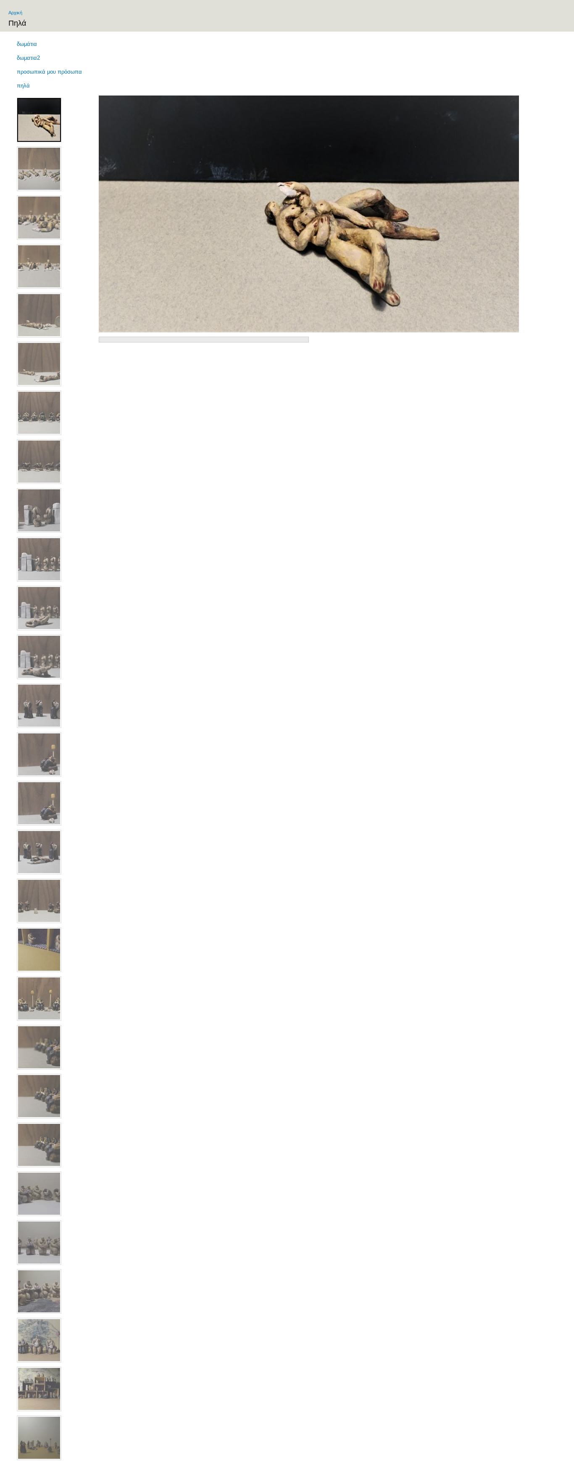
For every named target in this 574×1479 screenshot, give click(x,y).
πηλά (23, 85)
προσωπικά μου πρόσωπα (49, 72)
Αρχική (15, 12)
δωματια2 (28, 58)
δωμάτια (27, 44)
